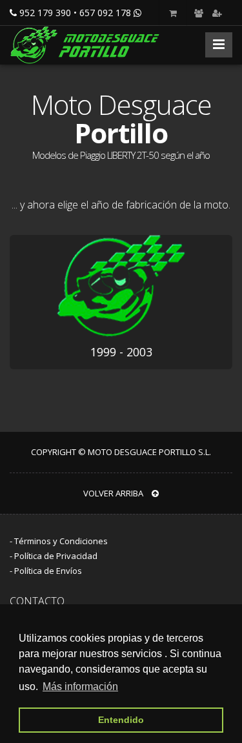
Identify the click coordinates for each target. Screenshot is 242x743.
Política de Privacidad (55, 556)
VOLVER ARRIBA (114, 493)
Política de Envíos (48, 570)
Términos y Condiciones (61, 541)
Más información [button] (80, 686)
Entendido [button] (121, 720)
